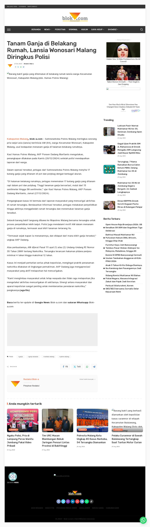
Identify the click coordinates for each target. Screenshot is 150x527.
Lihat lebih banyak (86, 379)
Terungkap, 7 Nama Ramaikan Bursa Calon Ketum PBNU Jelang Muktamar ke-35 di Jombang (129, 168)
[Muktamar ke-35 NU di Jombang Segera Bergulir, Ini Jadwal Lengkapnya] (109, 188)
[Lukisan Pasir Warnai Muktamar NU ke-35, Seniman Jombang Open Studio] (109, 131)
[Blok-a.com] (75, 17)
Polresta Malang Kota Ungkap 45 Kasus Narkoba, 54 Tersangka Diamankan (92, 439)
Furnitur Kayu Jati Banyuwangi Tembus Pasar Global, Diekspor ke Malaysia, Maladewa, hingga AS (122, 248)
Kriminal (13, 429)
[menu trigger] (10, 29)
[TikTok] (91, 501)
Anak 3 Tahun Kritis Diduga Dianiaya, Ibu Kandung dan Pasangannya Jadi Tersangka (124, 268)
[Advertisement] (52, 329)
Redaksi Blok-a (29, 64)
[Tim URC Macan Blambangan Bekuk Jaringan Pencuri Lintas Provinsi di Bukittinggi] (57, 420)
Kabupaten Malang (17, 138)
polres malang (64, 356)
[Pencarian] (141, 29)
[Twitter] (18, 67)
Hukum (83, 429)
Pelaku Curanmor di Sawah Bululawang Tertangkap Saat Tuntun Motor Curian (127, 439)
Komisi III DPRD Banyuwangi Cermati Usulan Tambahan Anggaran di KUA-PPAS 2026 (124, 258)
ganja (21, 356)
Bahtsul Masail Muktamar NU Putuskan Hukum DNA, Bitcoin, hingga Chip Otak (121, 238)
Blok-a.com (48, 302)
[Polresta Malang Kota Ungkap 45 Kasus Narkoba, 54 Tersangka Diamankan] (92, 420)
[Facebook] (15, 67)
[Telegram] (23, 67)
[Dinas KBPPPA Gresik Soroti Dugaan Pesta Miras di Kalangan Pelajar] (109, 205)
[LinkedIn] (73, 501)
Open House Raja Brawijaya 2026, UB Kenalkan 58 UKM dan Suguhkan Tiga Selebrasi (124, 227)
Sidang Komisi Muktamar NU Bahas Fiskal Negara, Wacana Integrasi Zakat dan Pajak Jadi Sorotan (123, 278)
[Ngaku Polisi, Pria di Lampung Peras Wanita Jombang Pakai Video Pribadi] (22, 420)
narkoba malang (49, 356)
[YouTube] (77, 501)
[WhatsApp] (21, 67)
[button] (143, 520)
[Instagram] (68, 501)
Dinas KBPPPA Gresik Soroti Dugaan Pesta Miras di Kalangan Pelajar (130, 204)
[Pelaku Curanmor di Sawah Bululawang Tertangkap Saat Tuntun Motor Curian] (127, 420)
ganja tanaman (33, 356)
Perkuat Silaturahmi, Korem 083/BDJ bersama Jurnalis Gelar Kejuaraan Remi (122, 288)
